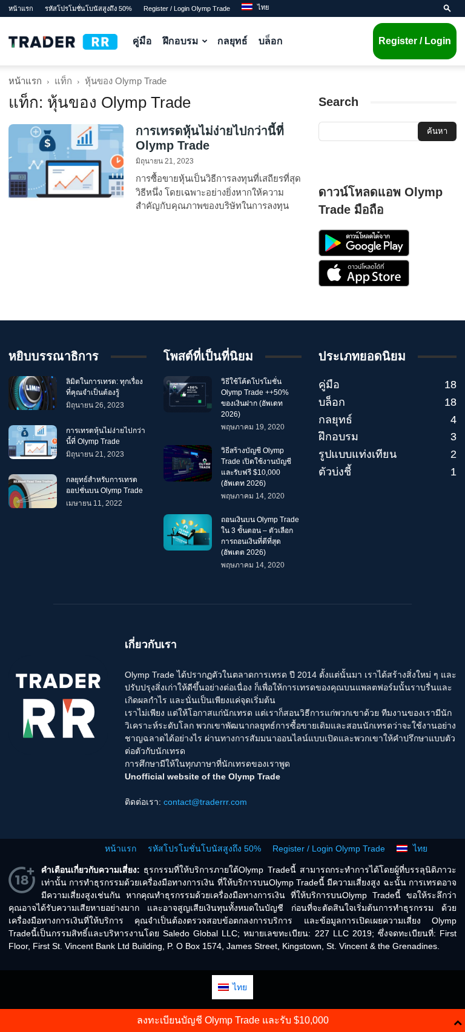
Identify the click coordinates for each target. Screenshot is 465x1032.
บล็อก (271, 41)
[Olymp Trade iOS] (363, 283)
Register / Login (414, 41)
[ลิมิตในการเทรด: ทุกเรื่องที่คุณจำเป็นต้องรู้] (32, 393)
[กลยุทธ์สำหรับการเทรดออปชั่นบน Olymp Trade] (32, 491)
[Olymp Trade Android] (363, 253)
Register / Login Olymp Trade (186, 8)
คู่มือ (142, 41)
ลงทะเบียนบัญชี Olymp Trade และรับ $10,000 (233, 1020)
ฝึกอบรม (181, 41)
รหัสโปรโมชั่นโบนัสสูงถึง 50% (88, 8)
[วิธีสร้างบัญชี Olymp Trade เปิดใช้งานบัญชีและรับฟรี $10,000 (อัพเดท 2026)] (187, 463)
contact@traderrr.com (205, 802)
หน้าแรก (20, 8)
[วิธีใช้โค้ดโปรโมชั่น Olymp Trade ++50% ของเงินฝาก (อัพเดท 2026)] (187, 394)
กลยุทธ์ (232, 41)
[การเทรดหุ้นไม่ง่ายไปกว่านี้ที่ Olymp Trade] (66, 163)
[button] (447, 8)
